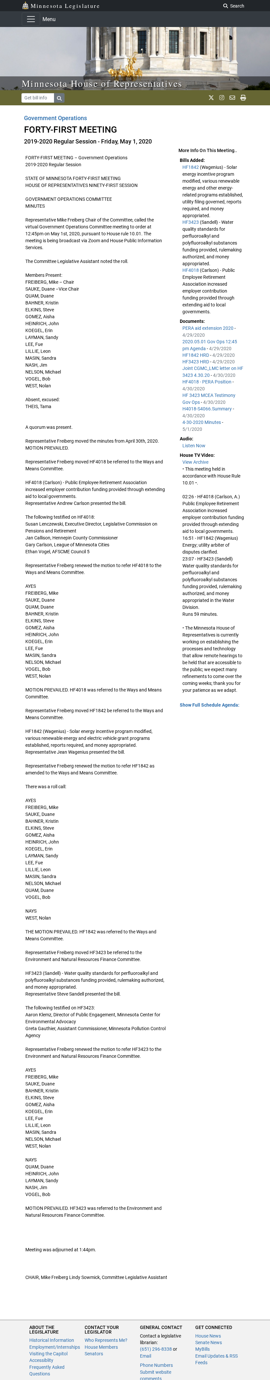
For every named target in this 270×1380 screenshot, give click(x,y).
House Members (101, 1347)
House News (208, 1336)
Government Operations (55, 118)
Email (145, 1356)
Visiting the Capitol (48, 1353)
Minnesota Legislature (65, 6)
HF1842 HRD (196, 355)
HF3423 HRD (196, 361)
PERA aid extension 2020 (208, 328)
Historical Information (51, 1340)
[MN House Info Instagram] (222, 98)
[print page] (243, 98)
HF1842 (191, 167)
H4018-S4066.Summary (207, 408)
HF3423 (191, 222)
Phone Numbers (156, 1365)
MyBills (202, 1349)
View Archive (195, 462)
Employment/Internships (54, 1347)
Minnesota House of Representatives (102, 83)
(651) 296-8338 (156, 1349)
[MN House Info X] (211, 98)
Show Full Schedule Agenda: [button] (209, 705)
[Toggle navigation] (31, 19)
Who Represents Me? (106, 1340)
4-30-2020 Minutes (202, 422)
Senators (94, 1353)
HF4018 (191, 270)
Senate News (208, 1342)
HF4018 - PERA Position (207, 381)
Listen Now (193, 445)
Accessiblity (41, 1360)
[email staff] (232, 98)
